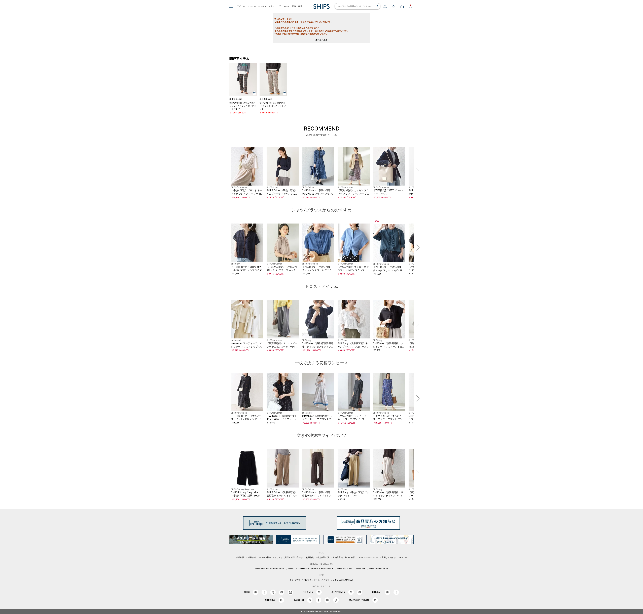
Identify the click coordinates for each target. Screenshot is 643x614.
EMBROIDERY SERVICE (322, 568)
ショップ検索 (265, 557)
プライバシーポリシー (368, 557)
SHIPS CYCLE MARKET (343, 580)
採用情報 (252, 557)
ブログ (286, 6)
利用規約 (310, 557)
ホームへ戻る (321, 40)
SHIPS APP (360, 568)
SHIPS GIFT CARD (344, 568)
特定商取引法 (323, 557)
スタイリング (275, 6)
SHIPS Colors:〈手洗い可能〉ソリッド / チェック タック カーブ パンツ (242, 106)
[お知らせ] (385, 6)
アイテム (241, 6)
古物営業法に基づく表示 (344, 557)
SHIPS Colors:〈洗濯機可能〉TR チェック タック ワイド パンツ (273, 106)
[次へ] (417, 171)
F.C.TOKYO (295, 580)
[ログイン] (402, 6)
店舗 (294, 6)
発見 (300, 6)
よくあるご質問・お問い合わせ (288, 557)
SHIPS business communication (269, 568)
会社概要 (240, 557)
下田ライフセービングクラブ (316, 580)
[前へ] (226, 171)
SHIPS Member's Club (378, 568)
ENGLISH (403, 557)
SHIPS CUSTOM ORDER (298, 568)
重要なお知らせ (389, 557)
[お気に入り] (393, 6)
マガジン (262, 6)
